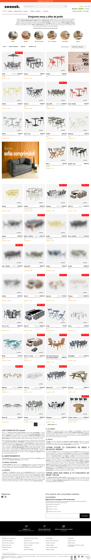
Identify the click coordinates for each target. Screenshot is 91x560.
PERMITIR (21, 553)
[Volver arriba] (88, 557)
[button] (2, 557)
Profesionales (86, 11)
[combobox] (78, 46)
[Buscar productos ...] (65, 6)
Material (23, 46)
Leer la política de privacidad (7, 549)
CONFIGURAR (8, 553)
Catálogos (32, 11)
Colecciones (45, 11)
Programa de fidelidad (77, 11)
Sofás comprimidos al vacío (52, 547)
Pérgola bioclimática (18, 11)
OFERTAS (4, 11)
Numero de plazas (13, 46)
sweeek (3, 14)
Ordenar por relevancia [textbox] (77, 46)
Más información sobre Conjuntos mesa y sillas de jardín (45, 28)
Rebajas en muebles (50, 549)
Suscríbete (85, 516)
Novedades (10, 11)
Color (4, 46)
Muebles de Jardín (9, 14)
